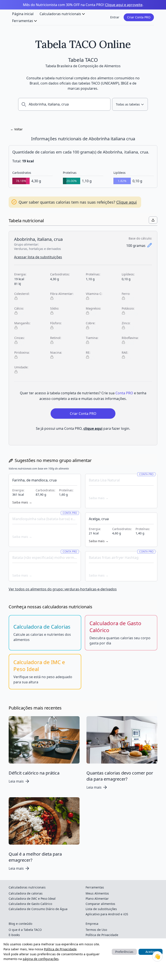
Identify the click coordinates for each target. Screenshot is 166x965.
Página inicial (23, 13)
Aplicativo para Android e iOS (107, 914)
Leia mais (16, 781)
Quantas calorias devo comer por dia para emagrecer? (119, 776)
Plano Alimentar (97, 898)
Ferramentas (22, 20)
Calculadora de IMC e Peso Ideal (32, 898)
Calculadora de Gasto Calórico (30, 904)
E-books (14, 935)
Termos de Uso (96, 930)
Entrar (114, 17)
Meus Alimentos (97, 893)
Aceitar (150, 952)
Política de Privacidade (60, 949)
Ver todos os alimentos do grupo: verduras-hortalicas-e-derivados (63, 589)
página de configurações (41, 959)
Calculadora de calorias (26, 893)
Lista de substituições (101, 909)
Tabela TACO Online (83, 44)
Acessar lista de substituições (38, 257)
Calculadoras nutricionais (60, 13)
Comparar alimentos (100, 904)
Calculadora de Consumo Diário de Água (38, 909)
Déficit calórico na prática (34, 773)
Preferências (124, 952)
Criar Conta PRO (138, 17)
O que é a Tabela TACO (25, 930)
